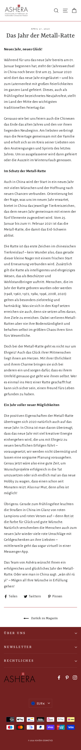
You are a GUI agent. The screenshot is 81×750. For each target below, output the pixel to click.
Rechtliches (19, 661)
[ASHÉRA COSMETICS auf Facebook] (59, 677)
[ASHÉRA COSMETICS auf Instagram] (75, 677)
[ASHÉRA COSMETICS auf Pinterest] (67, 677)
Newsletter (18, 647)
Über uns (15, 633)
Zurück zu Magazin (44, 618)
